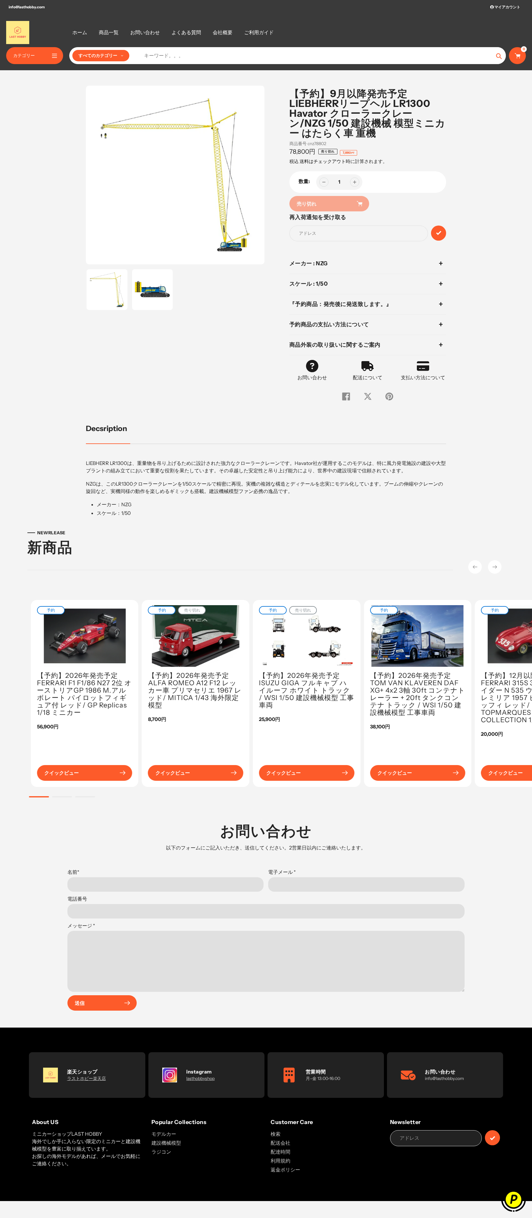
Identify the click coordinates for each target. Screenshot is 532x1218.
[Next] (495, 567)
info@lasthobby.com (27, 7)
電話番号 (77, 899)
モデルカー (163, 1134)
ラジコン (161, 1152)
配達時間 (280, 1152)
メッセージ (81, 926)
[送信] (492, 1137)
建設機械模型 (166, 1143)
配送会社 (280, 1143)
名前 (73, 872)
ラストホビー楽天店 (86, 1078)
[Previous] (475, 567)
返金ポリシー (285, 1170)
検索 (275, 1134)
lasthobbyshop (200, 1078)
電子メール (282, 872)
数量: (304, 181)
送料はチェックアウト (323, 161)
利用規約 (280, 1161)
